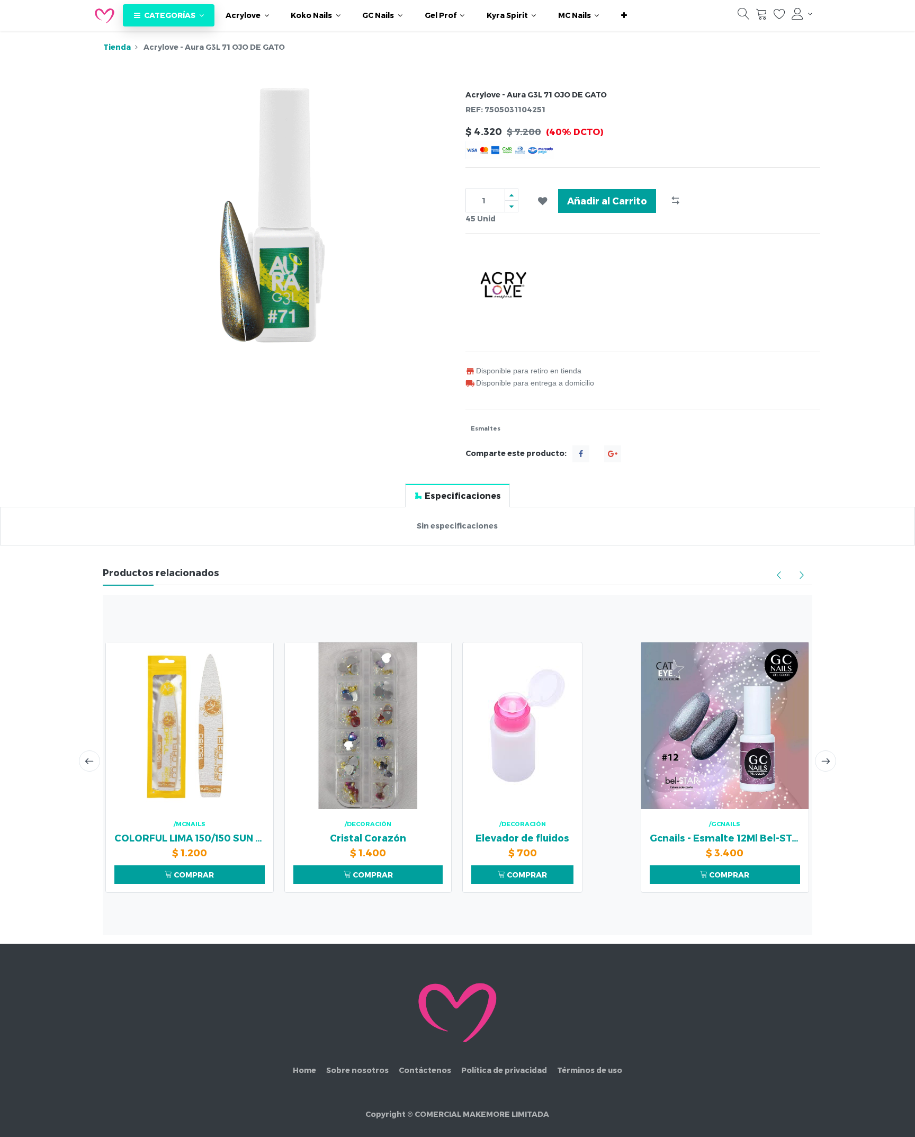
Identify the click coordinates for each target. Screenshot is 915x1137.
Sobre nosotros (357, 1070)
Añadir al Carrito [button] (607, 200)
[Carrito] (761, 16)
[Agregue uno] (511, 194)
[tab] (457, 495)
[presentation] (89, 761)
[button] (624, 15)
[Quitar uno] (511, 206)
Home (304, 1070)
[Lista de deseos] (779, 16)
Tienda (117, 46)
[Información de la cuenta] (802, 14)
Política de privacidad (504, 1070)
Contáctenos (425, 1070)
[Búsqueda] (743, 16)
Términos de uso (589, 1070)
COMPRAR (193, 874)
